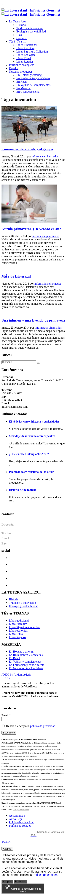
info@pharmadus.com (21, 810)
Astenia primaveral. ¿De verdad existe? (31, 229)
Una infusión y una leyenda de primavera (33, 320)
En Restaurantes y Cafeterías (26, 654)
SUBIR (5, 841)
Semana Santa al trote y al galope (27, 149)
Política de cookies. (45, 874)
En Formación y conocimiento (26, 664)
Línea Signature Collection (24, 627)
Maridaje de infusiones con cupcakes (32, 436)
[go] (38, 363)
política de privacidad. (43, 726)
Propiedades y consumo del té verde (31, 471)
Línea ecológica (18, 630)
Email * (6, 715)
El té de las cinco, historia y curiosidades (34, 421)
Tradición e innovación (22, 602)
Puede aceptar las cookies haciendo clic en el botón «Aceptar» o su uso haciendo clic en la (31, 871)
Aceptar (7, 848)
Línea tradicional (19, 620)
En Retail (14, 658)
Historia (13, 599)
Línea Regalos (17, 637)
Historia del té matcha (22, 489)
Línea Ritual (16, 633)
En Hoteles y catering (21, 651)
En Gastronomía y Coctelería (26, 668)
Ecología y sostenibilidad (23, 606)
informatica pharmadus (45, 156)
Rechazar (20, 881)
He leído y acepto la (30, 726)
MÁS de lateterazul (16, 276)
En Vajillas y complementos (25, 661)
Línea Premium (18, 623)
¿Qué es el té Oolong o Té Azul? (29, 454)
